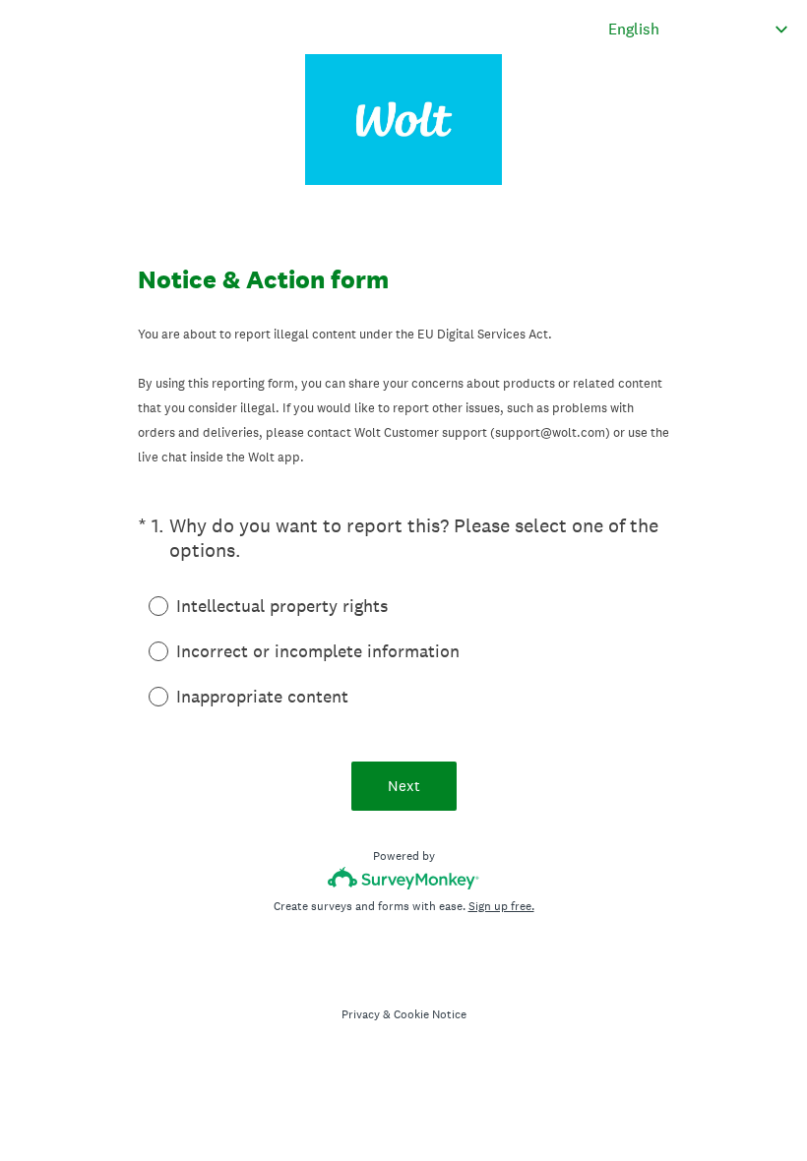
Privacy (360, 1014)
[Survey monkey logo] (404, 878)
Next (404, 785)
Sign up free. (501, 906)
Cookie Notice (430, 1014)
